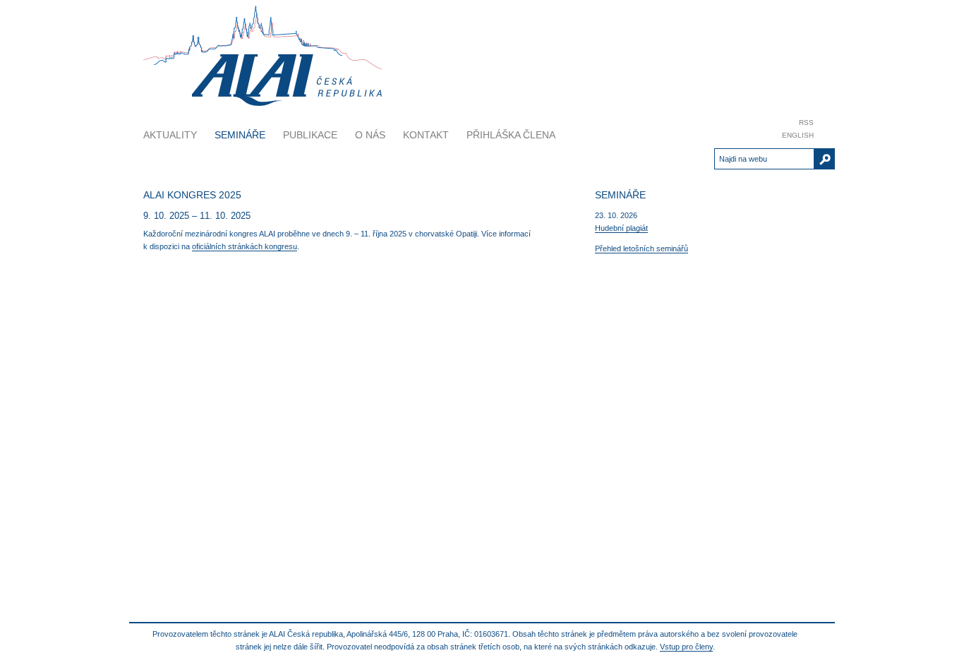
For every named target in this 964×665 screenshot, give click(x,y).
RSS (806, 122)
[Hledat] (824, 159)
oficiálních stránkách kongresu (244, 246)
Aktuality (170, 134)
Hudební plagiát (621, 228)
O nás (370, 134)
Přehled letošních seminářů (641, 248)
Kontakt (426, 134)
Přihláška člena (510, 134)
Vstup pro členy (686, 646)
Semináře (240, 134)
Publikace (310, 134)
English (798, 135)
